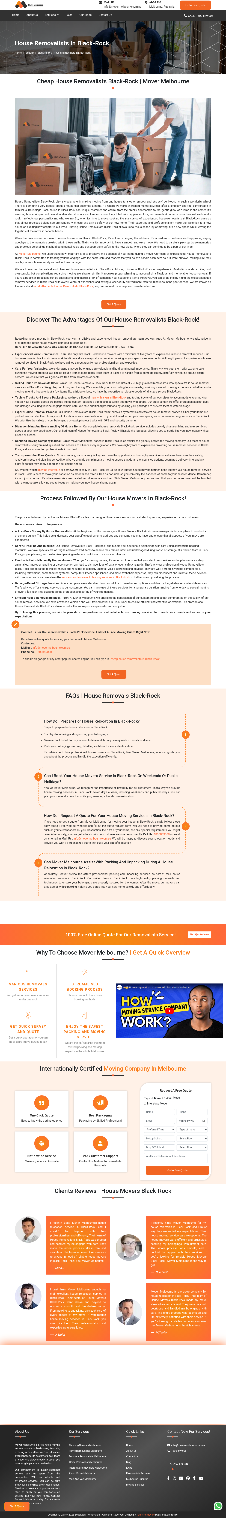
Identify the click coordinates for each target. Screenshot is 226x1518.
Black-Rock (44, 52)
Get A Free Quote (195, 5)
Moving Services (135, 1484)
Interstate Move (157, 1103)
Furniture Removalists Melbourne (87, 1456)
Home (15, 15)
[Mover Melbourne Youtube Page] (201, 1478)
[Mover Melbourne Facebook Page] (168, 1478)
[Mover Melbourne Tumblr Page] (194, 1478)
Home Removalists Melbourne (86, 1450)
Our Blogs (85, 15)
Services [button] (50, 15)
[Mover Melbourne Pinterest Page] (188, 1478)
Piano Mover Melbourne (82, 1473)
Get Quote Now (199, 934)
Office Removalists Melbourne (85, 1462)
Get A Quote (114, 304)
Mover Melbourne (30, 253)
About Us (32, 15)
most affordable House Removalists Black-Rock (63, 286)
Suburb (30, 52)
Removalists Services (138, 1473)
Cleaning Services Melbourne (85, 1445)
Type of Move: (153, 1098)
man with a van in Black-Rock (108, 397)
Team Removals (145, 1514)
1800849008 (44, 652)
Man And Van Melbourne (83, 1479)
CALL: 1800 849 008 (200, 15)
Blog (128, 1462)
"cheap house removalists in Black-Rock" (135, 659)
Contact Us (105, 15)
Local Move (172, 1097)
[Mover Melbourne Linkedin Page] (181, 1478)
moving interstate (49, 470)
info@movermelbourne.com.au (122, 6)
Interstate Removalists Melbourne (88, 1467)
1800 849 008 (178, 1450)
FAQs (69, 15)
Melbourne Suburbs (137, 1479)
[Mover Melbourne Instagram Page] (174, 1478)
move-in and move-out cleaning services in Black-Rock (96, 577)
